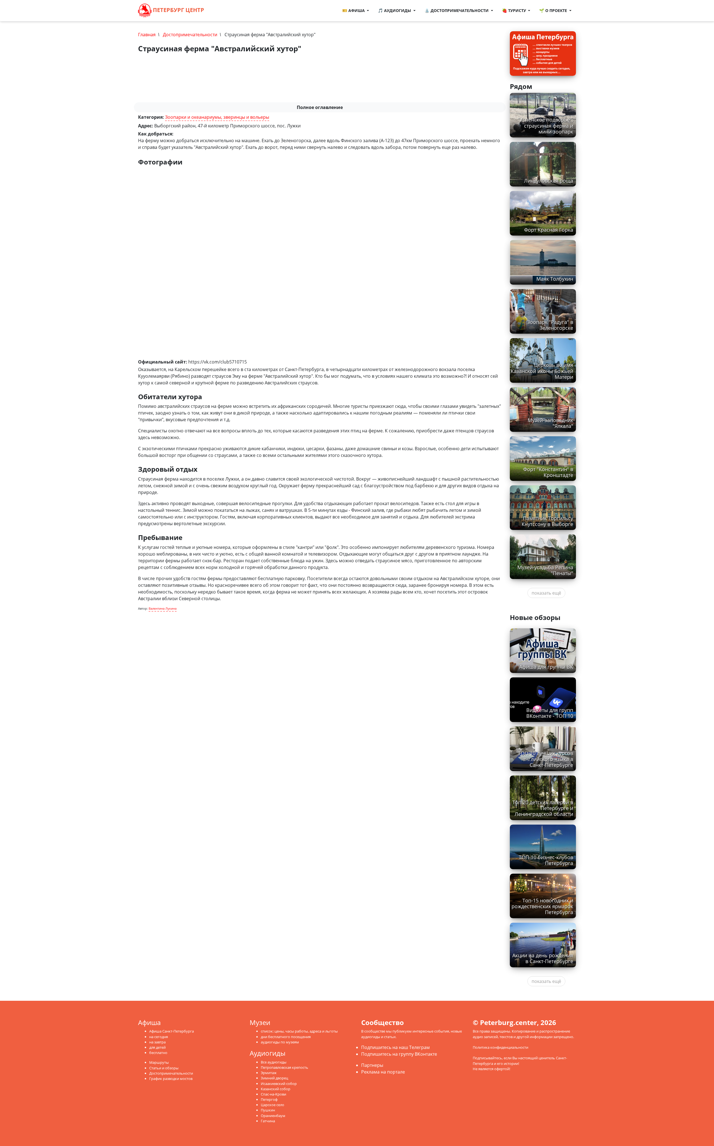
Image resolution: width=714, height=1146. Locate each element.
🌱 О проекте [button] (553, 10)
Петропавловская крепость (284, 1067)
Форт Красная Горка (548, 229)
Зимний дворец (274, 1077)
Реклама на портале (383, 1072)
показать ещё (546, 593)
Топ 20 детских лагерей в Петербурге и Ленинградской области (542, 808)
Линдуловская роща (548, 180)
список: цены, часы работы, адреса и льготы (299, 1031)
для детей (157, 1047)
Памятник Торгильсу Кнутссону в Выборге (547, 521)
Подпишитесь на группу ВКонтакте (399, 1054)
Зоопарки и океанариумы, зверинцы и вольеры (217, 117)
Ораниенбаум (273, 1115)
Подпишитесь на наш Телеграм (395, 1047)
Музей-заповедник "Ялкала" (550, 423)
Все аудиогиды (273, 1062)
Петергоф (269, 1099)
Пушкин (268, 1110)
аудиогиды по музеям (280, 1042)
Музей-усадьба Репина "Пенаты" (545, 570)
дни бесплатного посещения (286, 1036)
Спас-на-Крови (273, 1094)
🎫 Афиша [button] (354, 10)
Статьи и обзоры (163, 1067)
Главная (147, 35)
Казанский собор (275, 1088)
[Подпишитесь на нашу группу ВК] (227, 11)
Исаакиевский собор (279, 1083)
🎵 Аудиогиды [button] (395, 10)
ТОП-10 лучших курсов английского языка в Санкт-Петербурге (545, 759)
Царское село (272, 1104)
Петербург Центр (177, 10)
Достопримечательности (190, 35)
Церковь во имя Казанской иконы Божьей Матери (542, 371)
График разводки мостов (170, 1078)
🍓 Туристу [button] (514, 10)
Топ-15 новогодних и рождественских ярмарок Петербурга (542, 906)
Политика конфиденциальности (500, 1047)
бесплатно (158, 1052)
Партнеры (372, 1065)
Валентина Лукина (163, 608)
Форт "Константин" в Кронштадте (548, 472)
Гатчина (268, 1120)
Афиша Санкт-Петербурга (171, 1031)
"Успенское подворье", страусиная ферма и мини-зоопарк (545, 125)
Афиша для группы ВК (546, 666)
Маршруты (159, 1062)
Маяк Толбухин (554, 278)
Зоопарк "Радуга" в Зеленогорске (550, 325)
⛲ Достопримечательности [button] (457, 10)
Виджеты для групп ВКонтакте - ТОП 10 (549, 713)
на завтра (157, 1042)
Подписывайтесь (487, 1057)
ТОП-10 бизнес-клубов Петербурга (546, 860)
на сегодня (158, 1036)
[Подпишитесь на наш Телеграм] (221, 11)
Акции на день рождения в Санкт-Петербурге (542, 958)
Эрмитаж (269, 1072)
